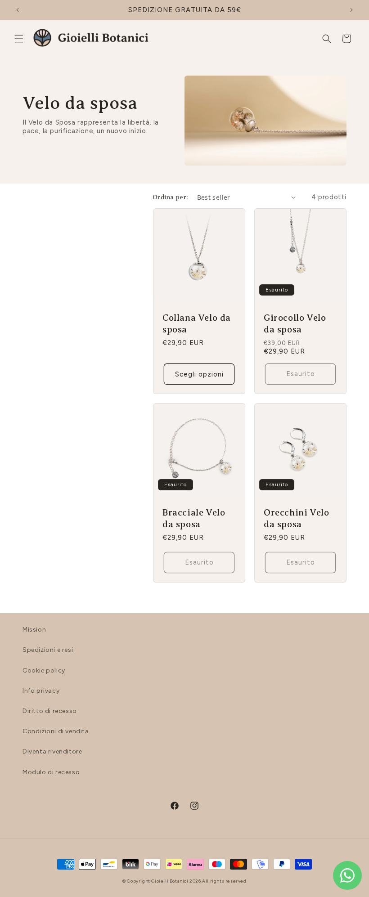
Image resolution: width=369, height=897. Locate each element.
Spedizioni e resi (47, 650)
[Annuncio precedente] (17, 10)
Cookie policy (43, 670)
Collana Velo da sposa (196, 324)
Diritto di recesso (49, 711)
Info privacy (40, 691)
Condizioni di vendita (55, 731)
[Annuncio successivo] (351, 10)
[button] (19, 39)
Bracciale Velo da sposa (193, 518)
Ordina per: (170, 197)
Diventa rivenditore (52, 751)
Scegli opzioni (199, 374)
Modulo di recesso (51, 772)
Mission (34, 629)
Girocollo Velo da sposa (295, 324)
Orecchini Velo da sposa (296, 518)
